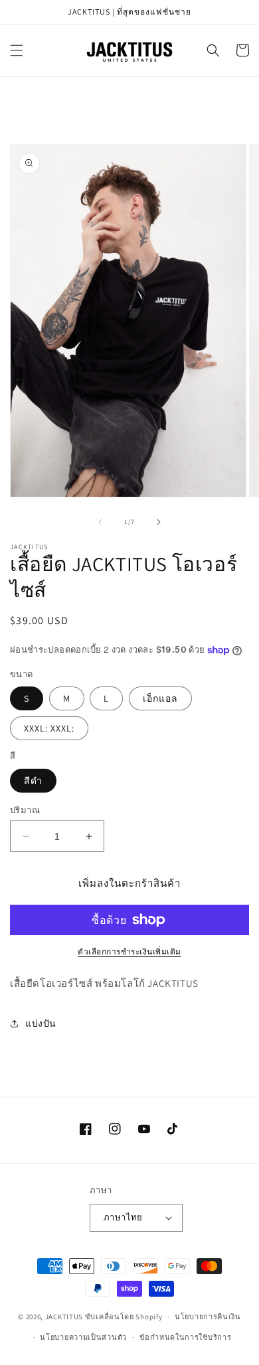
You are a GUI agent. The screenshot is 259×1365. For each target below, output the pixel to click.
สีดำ (33, 781)
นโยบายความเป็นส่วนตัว (83, 1337)
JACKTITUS (64, 1316)
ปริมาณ (25, 810)
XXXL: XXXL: (49, 728)
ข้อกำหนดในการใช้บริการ (185, 1337)
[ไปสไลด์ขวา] (158, 522)
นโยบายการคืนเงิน (208, 1316)
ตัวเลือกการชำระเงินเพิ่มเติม (129, 951)
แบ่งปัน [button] (40, 1023)
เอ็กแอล (160, 698)
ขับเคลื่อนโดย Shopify (124, 1316)
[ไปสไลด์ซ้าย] (100, 522)
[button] (16, 50)
